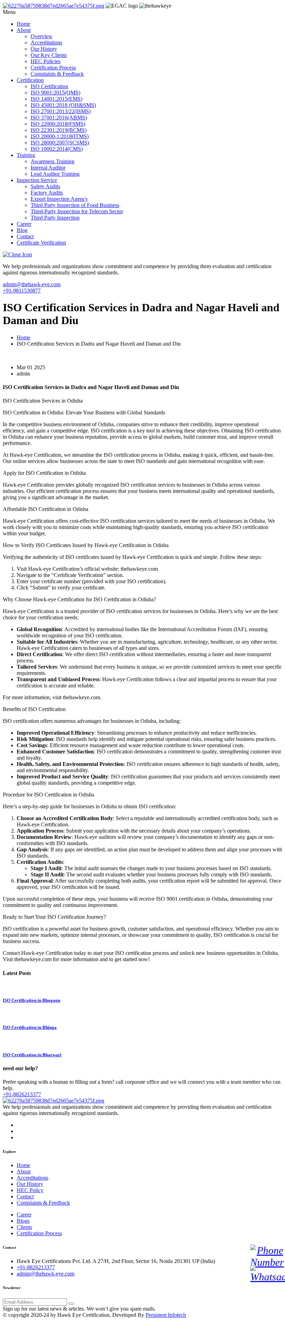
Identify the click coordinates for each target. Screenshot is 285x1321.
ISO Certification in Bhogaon (31, 1000)
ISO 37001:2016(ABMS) (59, 118)
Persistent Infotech (166, 1315)
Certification (30, 80)
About (24, 30)
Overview (41, 36)
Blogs (23, 1221)
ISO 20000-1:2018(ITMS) (60, 136)
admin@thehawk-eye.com (31, 284)
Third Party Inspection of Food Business (75, 205)
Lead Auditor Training (55, 174)
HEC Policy (30, 1190)
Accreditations (46, 43)
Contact (25, 236)
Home (23, 24)
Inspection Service (37, 180)
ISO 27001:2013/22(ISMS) (61, 111)
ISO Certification (49, 86)
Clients (24, 1227)
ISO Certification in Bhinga (30, 1027)
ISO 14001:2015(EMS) (56, 99)
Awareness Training (52, 161)
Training (26, 155)
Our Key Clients (49, 55)
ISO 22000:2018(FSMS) (58, 124)
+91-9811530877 (22, 291)
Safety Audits (45, 186)
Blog (22, 230)
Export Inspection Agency (59, 199)
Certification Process (53, 68)
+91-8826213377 (22, 1094)
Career (24, 224)
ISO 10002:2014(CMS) (57, 149)
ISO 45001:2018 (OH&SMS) (63, 105)
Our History (44, 49)
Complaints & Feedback (57, 74)
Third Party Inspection (55, 218)
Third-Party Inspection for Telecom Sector (77, 211)
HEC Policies (45, 61)
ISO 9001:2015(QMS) (55, 93)
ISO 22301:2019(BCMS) (59, 130)
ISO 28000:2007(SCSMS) (60, 143)
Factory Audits (47, 193)
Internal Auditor (48, 168)
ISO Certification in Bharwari (32, 1054)
